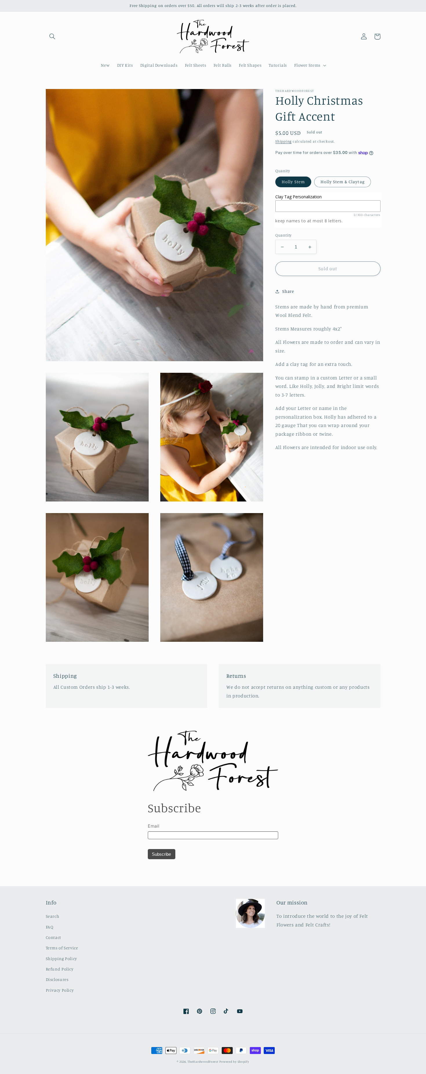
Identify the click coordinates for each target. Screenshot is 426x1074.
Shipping (283, 141)
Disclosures (57, 979)
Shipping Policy (61, 958)
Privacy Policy (60, 990)
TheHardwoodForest (203, 1061)
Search (52, 916)
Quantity (283, 235)
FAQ (50, 926)
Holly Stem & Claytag (343, 181)
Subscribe (161, 854)
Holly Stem (293, 181)
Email (153, 826)
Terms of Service (62, 947)
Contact (53, 937)
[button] (52, 36)
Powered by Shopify (234, 1061)
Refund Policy (60, 968)
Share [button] (288, 291)
